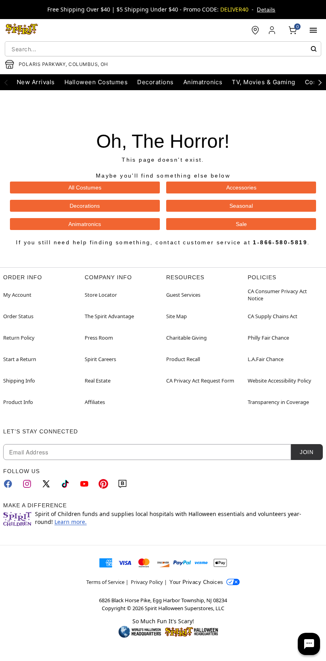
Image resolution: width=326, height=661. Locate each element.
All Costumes (84, 187)
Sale (241, 224)
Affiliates (95, 402)
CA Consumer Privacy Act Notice (277, 295)
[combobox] (163, 49)
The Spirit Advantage (109, 316)
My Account (17, 294)
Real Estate (98, 380)
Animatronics (84, 224)
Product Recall (183, 359)
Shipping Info (19, 380)
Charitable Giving (186, 337)
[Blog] (122, 484)
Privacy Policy (147, 582)
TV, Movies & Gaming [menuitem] (263, 82)
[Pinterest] (103, 484)
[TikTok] (65, 484)
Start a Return (19, 359)
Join (306, 452)
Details (266, 9)
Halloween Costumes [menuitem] (96, 82)
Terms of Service (105, 582)
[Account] (273, 30)
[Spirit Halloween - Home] (22, 30)
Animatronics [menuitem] (203, 82)
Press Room (99, 337)
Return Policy (19, 337)
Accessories (241, 187)
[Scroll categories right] (320, 82)
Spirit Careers (100, 359)
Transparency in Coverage (278, 402)
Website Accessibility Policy (279, 380)
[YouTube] (84, 484)
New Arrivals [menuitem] (36, 82)
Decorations (85, 206)
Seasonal (241, 206)
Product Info (18, 402)
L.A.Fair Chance (265, 359)
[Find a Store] (255, 30)
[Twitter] (46, 484)
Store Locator (101, 294)
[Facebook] (8, 484)
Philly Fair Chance (268, 337)
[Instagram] (27, 484)
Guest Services (183, 294)
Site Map (176, 316)
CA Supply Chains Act (272, 316)
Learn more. (70, 522)
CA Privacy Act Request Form (200, 380)
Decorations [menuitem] (155, 82)
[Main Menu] (313, 30)
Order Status (18, 316)
